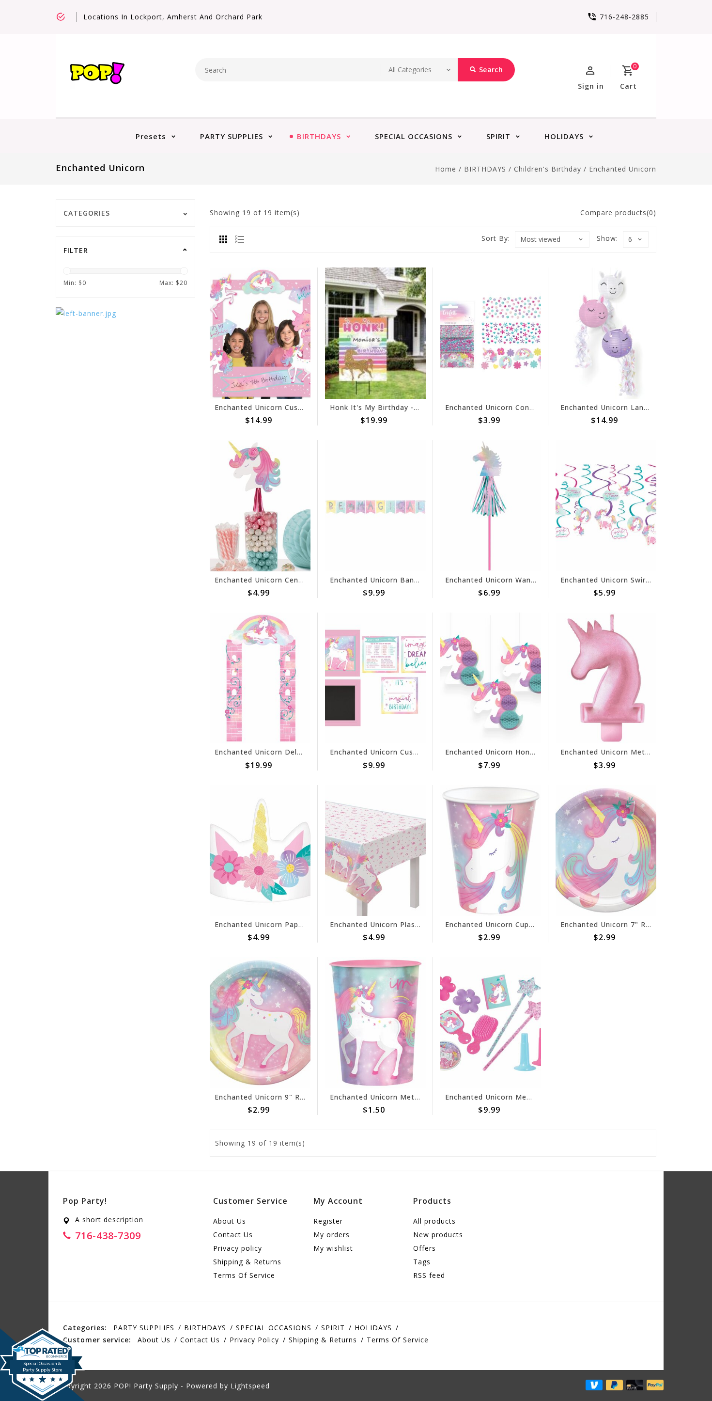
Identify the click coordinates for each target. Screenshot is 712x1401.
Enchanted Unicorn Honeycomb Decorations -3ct (533, 751)
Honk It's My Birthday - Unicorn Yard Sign (405, 407)
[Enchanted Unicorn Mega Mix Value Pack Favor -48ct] (490, 1022)
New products (438, 1234)
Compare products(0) (618, 212)
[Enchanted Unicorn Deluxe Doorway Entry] (260, 678)
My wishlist (333, 1248)
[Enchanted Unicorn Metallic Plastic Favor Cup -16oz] (375, 1022)
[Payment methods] (653, 1385)
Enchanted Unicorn (622, 168)
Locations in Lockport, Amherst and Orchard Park (173, 16)
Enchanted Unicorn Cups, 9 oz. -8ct (509, 924)
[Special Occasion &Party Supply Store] (42, 1336)
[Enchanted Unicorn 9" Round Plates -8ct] (260, 1022)
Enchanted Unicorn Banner (378, 579)
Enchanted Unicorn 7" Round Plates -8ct (633, 924)
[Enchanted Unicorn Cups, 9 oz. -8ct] (490, 850)
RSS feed (429, 1275)
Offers (424, 1248)
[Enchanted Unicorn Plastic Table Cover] (375, 850)
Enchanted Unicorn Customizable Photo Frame (299, 407)
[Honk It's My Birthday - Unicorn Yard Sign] (375, 333)
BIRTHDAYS (319, 136)
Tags (422, 1261)
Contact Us (233, 1234)
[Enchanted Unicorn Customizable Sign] (375, 678)
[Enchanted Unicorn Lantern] (606, 333)
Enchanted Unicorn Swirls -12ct (616, 579)
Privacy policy (237, 1248)
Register (328, 1221)
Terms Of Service (244, 1275)
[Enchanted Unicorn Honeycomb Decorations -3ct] (490, 678)
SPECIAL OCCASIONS (413, 136)
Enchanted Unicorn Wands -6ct (500, 579)
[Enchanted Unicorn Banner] (375, 505)
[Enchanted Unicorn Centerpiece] (260, 505)
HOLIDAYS (564, 136)
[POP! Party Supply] (97, 75)
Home (445, 168)
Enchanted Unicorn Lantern (609, 407)
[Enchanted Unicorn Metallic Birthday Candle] (606, 678)
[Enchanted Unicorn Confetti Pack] (490, 333)
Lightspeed (250, 1385)
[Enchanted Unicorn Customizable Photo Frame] (260, 333)
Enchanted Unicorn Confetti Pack (505, 407)
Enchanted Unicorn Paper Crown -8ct (281, 924)
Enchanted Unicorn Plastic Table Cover (400, 924)
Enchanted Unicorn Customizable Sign (398, 751)
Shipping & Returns (247, 1261)
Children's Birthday (547, 168)
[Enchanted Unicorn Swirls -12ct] (606, 505)
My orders (331, 1234)
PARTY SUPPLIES (231, 136)
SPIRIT (498, 136)
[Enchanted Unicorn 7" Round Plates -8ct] (606, 850)
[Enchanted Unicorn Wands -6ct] (490, 505)
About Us (229, 1221)
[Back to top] (683, 1372)
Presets (151, 136)
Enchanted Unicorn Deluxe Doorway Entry (290, 751)
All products (434, 1221)
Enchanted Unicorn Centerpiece (271, 579)
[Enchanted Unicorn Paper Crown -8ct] (260, 850)
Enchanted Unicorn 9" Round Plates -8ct (287, 1097)
